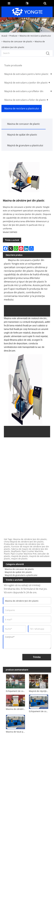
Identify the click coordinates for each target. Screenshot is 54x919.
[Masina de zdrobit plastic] (15, 699)
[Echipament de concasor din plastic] (15, 681)
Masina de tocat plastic (16, 731)
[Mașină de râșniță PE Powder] (38, 681)
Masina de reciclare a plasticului (35, 35)
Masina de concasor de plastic (17, 41)
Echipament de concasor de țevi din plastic (39, 711)
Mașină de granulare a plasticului (25, 145)
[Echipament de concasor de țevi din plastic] (38, 701)
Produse (13, 35)
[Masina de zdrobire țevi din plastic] (25, 177)
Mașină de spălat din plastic (22, 134)
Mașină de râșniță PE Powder (39, 691)
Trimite (37, 657)
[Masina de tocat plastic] (15, 721)
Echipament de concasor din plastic (16, 691)
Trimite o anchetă (12, 240)
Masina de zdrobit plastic (16, 709)
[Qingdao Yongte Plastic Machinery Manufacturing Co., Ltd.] (27, 11)
